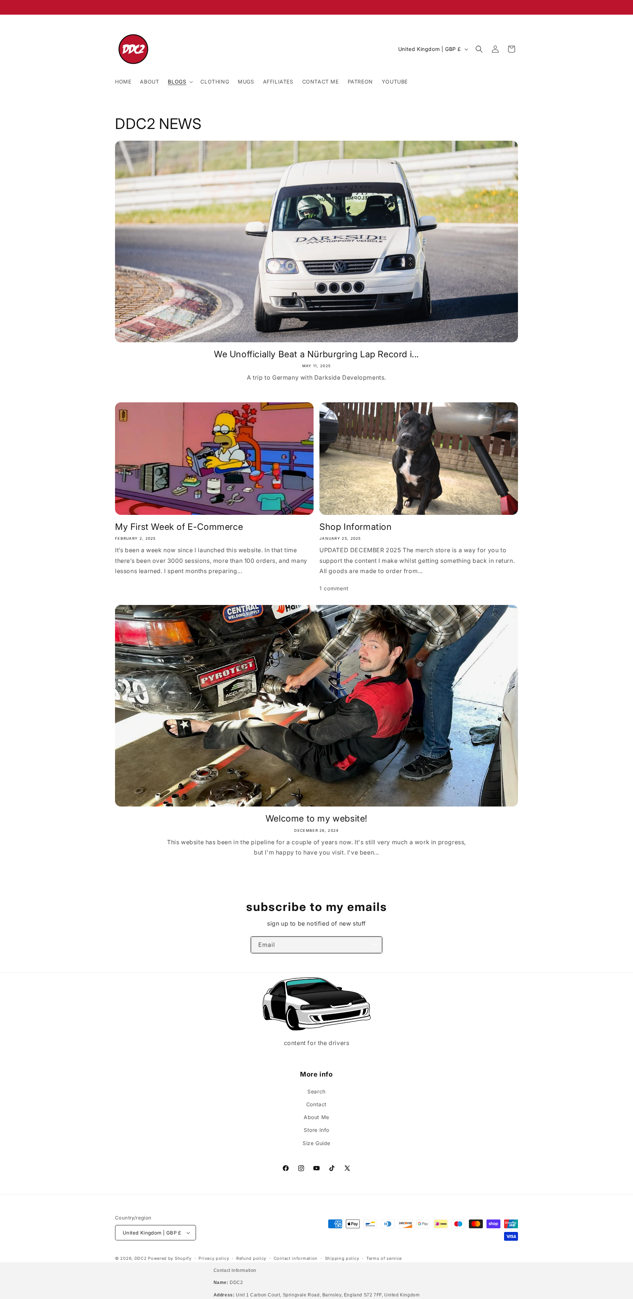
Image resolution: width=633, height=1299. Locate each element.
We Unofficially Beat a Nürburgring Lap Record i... (316, 354)
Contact (316, 1104)
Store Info (316, 1130)
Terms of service (384, 1258)
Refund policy (251, 1258)
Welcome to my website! (316, 818)
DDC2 (140, 1258)
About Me (316, 1117)
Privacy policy (214, 1258)
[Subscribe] (374, 944)
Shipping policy (342, 1258)
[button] (179, 81)
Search (316, 1091)
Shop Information (355, 526)
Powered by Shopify (170, 1258)
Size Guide (316, 1143)
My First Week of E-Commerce (179, 526)
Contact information (296, 1258)
